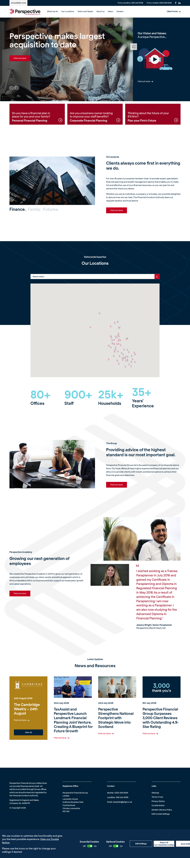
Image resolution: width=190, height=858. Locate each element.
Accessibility (18, 3)
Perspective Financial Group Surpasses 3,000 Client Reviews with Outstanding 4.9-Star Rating (161, 718)
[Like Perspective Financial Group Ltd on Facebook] (175, 3)
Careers (120, 11)
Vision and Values (85, 11)
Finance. (17, 209)
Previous (11, 88)
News (110, 11)
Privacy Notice (158, 801)
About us (100, 11)
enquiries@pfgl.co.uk (122, 802)
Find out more (20, 58)
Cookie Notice (158, 805)
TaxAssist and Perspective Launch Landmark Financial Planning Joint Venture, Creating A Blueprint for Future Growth (73, 720)
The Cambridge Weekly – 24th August (27, 708)
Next (17, 88)
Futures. (51, 209)
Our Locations (67, 11)
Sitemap (155, 793)
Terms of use (157, 797)
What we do (52, 11)
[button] (134, 353)
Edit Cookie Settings (161, 814)
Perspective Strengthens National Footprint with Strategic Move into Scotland (116, 718)
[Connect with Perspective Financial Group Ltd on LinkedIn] (179, 3)
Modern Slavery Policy (162, 810)
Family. (34, 209)
